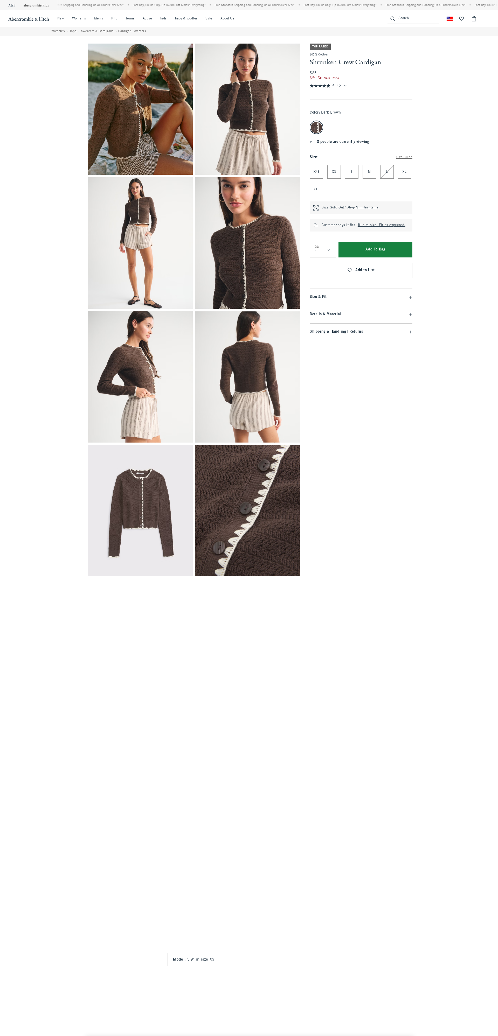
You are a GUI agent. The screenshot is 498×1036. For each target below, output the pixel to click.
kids (163, 18)
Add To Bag (375, 249)
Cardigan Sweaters (132, 31)
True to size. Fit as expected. (381, 225)
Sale (208, 18)
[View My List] (461, 18)
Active (147, 18)
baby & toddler (186, 18)
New (60, 18)
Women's (79, 18)
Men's (98, 18)
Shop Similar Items (362, 207)
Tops (73, 31)
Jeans (130, 18)
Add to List (365, 270)
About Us (227, 18)
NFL (114, 18)
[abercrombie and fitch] (28, 18)
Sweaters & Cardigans (97, 31)
